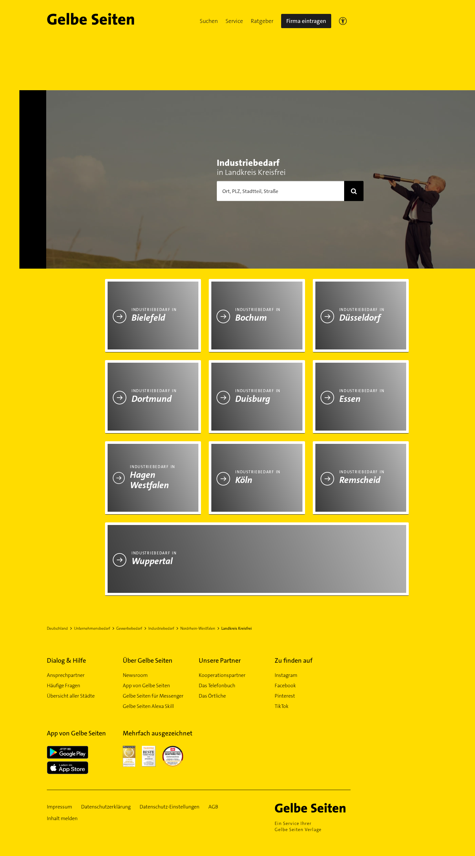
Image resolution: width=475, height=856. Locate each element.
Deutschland (57, 628)
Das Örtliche (212, 695)
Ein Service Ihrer (298, 826)
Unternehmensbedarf (92, 628)
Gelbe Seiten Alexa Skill (148, 706)
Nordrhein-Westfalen (197, 628)
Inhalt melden (62, 818)
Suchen (209, 21)
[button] (209, 21)
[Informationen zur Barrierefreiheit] (343, 21)
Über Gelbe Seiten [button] (148, 660)
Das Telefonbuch (217, 685)
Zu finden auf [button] (293, 660)
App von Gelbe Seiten (146, 685)
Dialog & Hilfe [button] (66, 660)
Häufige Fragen (63, 685)
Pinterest (285, 695)
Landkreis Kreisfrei (236, 628)
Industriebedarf (161, 628)
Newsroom (135, 675)
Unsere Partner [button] (220, 660)
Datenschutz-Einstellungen (169, 806)
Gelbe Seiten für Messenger (153, 695)
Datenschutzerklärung (106, 806)
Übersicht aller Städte (71, 695)
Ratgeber (262, 21)
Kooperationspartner (222, 675)
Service (234, 21)
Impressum (59, 806)
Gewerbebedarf (129, 628)
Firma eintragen (306, 21)
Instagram (286, 675)
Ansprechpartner (66, 675)
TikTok (282, 706)
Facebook (285, 685)
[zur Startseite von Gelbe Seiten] (313, 808)
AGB (213, 806)
